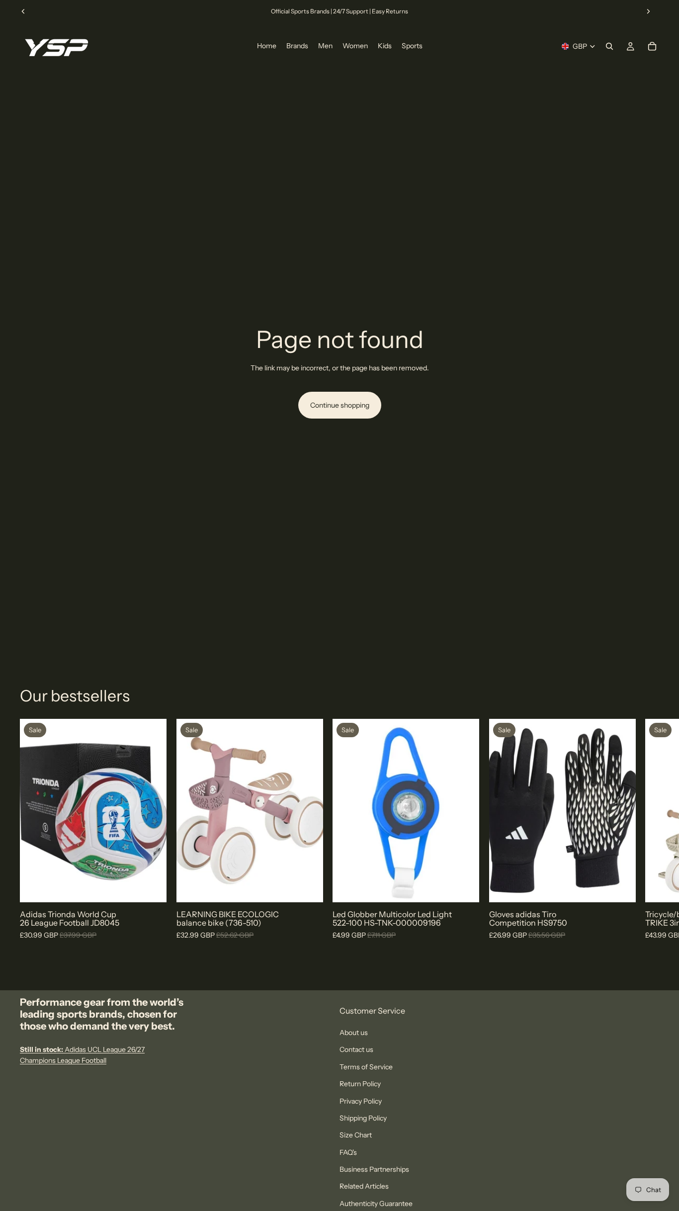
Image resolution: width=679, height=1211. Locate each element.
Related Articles (364, 1186)
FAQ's (348, 1152)
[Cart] (652, 46)
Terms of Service (366, 1066)
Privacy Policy (361, 1100)
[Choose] (151, 887)
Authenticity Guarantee (376, 1203)
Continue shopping (339, 405)
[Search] (609, 46)
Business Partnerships (374, 1169)
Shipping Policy (363, 1118)
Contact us (356, 1049)
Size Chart (356, 1134)
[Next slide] (648, 11)
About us (354, 1032)
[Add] (307, 887)
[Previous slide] (23, 11)
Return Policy (360, 1083)
